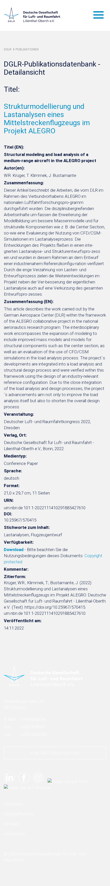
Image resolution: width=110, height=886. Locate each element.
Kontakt (11, 823)
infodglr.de (33, 719)
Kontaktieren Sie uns (55, 752)
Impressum (15, 833)
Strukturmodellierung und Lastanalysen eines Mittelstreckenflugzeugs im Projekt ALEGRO (47, 118)
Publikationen (27, 49)
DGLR (8, 49)
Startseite (13, 803)
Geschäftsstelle (19, 813)
